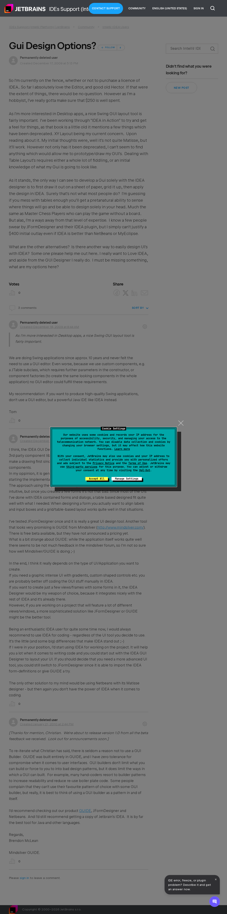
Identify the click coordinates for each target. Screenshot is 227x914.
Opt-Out (144, 470)
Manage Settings (126, 479)
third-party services (81, 467)
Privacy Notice (103, 463)
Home (25, 8)
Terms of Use (137, 463)
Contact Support (106, 8)
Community (137, 8)
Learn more (122, 449)
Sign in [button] (199, 8)
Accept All (96, 479)
